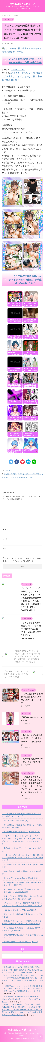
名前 (5, 529)
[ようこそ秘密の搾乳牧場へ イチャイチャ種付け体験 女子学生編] (22, 205)
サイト (5, 549)
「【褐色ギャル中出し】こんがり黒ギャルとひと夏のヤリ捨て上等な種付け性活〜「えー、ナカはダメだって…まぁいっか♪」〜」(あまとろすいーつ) (31, 786)
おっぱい (7, 474)
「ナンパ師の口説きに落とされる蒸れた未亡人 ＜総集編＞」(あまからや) (22, 929)
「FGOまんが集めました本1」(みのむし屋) (19, 910)
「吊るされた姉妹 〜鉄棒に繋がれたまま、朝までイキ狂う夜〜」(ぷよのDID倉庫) (22, 890)
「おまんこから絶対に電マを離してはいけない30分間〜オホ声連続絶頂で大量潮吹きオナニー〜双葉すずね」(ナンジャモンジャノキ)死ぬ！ (22, 978)
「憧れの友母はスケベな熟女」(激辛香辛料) (20, 878)
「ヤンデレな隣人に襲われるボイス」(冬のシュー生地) (22, 865)
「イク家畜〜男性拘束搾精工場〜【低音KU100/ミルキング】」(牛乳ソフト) (22, 883)
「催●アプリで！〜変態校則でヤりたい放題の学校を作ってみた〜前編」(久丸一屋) (22, 897)
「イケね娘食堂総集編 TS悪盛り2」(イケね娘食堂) (22, 872)
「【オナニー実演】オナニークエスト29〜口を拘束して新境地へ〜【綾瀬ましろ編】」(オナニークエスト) (22, 857)
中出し (38, 474)
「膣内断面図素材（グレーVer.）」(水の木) (20, 941)
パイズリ (32, 474)
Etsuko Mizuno (26, 972)
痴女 (27, 477)
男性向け (22, 477)
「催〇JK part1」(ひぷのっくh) (15, 820)
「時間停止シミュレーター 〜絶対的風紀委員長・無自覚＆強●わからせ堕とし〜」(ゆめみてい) (22, 922)
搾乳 (12, 477)
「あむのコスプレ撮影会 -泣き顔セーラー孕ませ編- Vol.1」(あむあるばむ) (22, 826)
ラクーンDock (18, 69)
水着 (16, 477)
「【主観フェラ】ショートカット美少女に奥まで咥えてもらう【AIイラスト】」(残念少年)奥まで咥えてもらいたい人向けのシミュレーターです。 (22, 988)
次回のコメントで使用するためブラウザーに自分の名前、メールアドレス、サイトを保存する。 (22, 559)
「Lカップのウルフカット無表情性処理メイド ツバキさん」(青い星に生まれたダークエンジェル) (22, 904)
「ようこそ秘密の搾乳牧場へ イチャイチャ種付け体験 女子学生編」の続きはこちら (25, 280)
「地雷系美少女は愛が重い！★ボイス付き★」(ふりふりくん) (22, 936)
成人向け (7, 477)
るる (41, 980)
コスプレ (14, 474)
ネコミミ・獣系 (23, 474)
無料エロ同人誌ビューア (22, 3)
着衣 (31, 477)
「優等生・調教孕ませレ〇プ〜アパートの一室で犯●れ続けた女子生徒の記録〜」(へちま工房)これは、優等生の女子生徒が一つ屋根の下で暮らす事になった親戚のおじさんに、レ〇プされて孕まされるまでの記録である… (22, 1009)
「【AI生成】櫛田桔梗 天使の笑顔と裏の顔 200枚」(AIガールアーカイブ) (21, 814)
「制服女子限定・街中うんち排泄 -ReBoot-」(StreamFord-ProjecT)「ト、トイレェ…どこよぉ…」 (21, 999)
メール (6, 539)
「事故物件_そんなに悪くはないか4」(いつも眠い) (21, 849)
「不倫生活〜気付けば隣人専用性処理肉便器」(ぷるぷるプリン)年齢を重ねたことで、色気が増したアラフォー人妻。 (22, 970)
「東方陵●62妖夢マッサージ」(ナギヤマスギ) (21, 831)
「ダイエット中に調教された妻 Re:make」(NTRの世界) (22, 915)
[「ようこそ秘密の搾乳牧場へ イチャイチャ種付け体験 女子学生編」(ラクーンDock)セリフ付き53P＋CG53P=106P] (28, 461)
